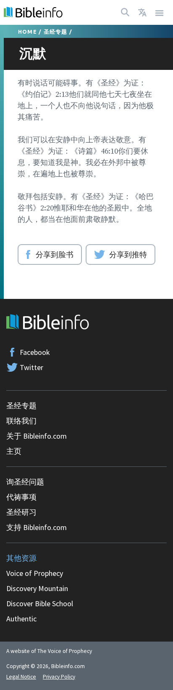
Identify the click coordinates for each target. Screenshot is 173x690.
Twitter (31, 367)
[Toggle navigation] (159, 12)
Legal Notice (21, 676)
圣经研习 (21, 512)
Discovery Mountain (37, 588)
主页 (13, 451)
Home (27, 32)
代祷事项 (21, 497)
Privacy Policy (59, 676)
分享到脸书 (54, 254)
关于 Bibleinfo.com (36, 436)
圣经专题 (56, 32)
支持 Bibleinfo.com (36, 527)
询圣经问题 (25, 482)
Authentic (21, 618)
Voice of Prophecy (34, 573)
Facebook (35, 352)
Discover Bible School (39, 603)
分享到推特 (128, 254)
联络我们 (21, 421)
